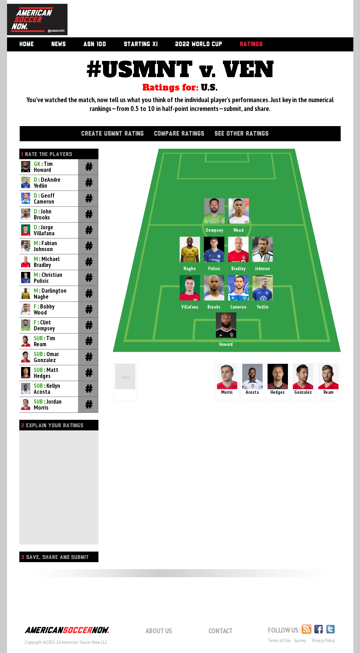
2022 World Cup (198, 44)
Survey (300, 640)
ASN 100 (94, 44)
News (58, 44)
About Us (159, 630)
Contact (220, 630)
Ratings (251, 44)
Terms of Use (279, 640)
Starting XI (141, 44)
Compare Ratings (179, 134)
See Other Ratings (241, 134)
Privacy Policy (323, 640)
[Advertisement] (202, 19)
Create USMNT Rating (112, 134)
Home (26, 44)
